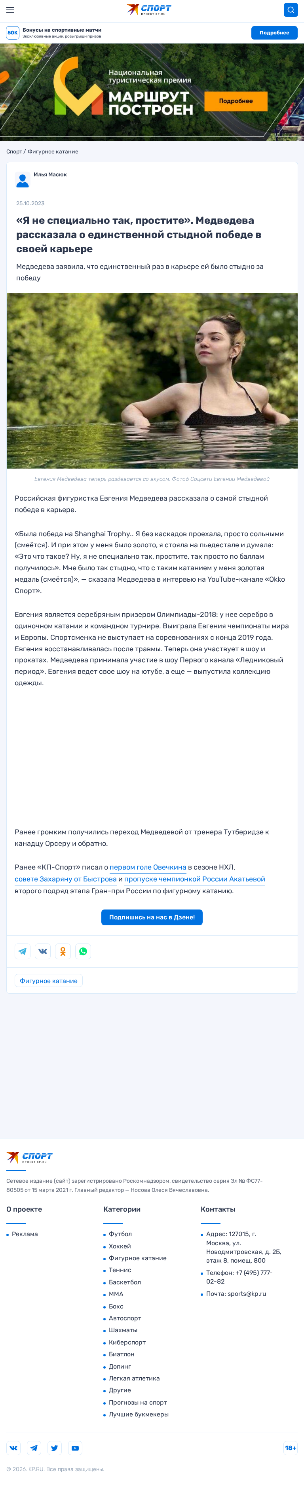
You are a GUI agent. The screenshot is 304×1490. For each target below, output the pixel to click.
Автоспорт (125, 1318)
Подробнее (274, 33)
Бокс (116, 1306)
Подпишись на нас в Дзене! (152, 917)
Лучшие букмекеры (139, 1414)
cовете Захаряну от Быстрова (66, 879)
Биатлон (122, 1354)
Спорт (14, 152)
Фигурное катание (53, 152)
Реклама (25, 1234)
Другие (120, 1390)
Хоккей (120, 1246)
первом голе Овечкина (148, 867)
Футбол (120, 1234)
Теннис (120, 1270)
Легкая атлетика (134, 1378)
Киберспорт (127, 1342)
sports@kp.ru (247, 1293)
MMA (116, 1294)
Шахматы (123, 1330)
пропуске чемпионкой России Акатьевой (194, 879)
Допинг (120, 1366)
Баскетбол (125, 1282)
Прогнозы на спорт (138, 1402)
